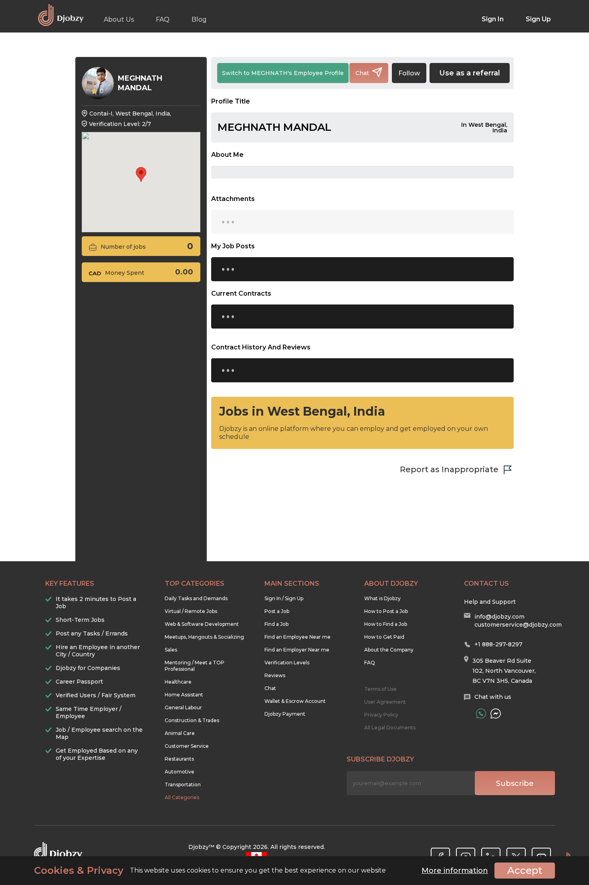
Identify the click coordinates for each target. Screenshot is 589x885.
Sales (171, 650)
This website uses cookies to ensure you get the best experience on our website (210, 870)
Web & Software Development (202, 624)
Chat (270, 688)
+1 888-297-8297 (498, 644)
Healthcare (178, 682)
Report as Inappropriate (449, 469)
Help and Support (490, 601)
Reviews (274, 675)
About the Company (389, 650)
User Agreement (385, 702)
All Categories (182, 797)
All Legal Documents (390, 728)
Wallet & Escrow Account (295, 701)
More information (455, 870)
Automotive (179, 772)
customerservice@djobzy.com (518, 624)
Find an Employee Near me (297, 637)
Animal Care (180, 733)
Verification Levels (286, 663)
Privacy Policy (381, 715)
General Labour (183, 707)
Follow (409, 73)
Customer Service (187, 746)
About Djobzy (391, 583)
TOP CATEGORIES (194, 583)
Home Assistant (184, 695)
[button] (141, 174)
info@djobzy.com (499, 616)
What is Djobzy (382, 598)
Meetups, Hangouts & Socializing (204, 637)
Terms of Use (380, 689)
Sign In (493, 19)
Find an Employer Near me (296, 650)
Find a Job (276, 624)
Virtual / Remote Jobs (191, 611)
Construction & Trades (192, 720)
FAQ (162, 19)
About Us (119, 19)
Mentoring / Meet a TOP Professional (194, 666)
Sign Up (538, 19)
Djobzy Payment (284, 714)
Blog (199, 19)
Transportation (183, 784)
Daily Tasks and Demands (196, 598)
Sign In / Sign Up (283, 598)
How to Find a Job (385, 624)
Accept (524, 870)
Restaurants (179, 759)
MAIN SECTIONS (291, 583)
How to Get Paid (384, 637)
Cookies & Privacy (78, 870)
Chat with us (492, 697)
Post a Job (276, 611)
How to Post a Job (386, 611)
